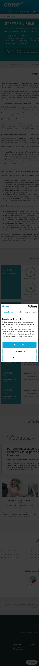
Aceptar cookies (19, 345)
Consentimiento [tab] (8, 312)
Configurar (18, 351)
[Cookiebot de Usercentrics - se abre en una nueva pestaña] (28, 306)
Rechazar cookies (19, 358)
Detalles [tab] (19, 312)
